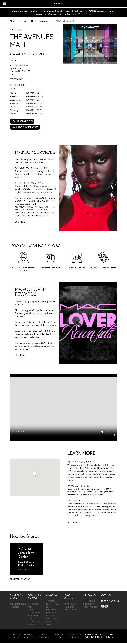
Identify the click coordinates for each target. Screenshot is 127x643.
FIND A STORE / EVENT (18, 604)
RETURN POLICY (34, 613)
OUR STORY (50, 601)
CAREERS (49, 622)
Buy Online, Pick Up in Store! (25, 127)
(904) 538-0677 (16, 79)
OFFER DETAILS (33, 616)
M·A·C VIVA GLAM (52, 604)
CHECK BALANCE (89, 604)
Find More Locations (20, 579)
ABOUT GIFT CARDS (90, 607)
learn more (72, 523)
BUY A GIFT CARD (89, 601)
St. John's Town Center (26, 552)
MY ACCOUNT (69, 604)
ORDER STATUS (69, 607)
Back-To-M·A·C (82, 468)
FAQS (30, 607)
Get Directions (17, 85)
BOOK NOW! (20, 222)
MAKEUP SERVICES (16, 607)
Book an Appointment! (22, 121)
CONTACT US (33, 604)
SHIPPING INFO (33, 610)
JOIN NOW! (19, 355)
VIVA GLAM (101, 504)
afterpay (31, 625)
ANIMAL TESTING (52, 625)
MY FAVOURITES (70, 610)
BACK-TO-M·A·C (52, 619)
